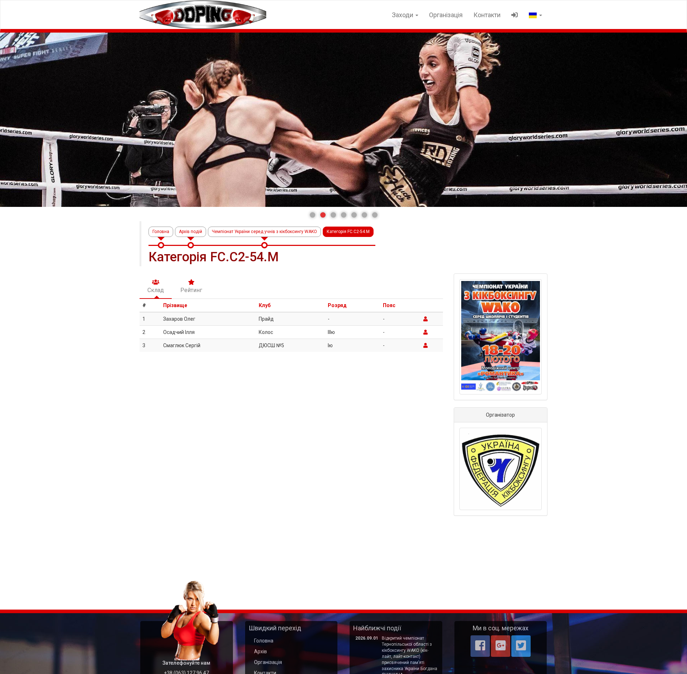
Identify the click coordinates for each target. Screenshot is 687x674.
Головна (160, 231)
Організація (446, 15)
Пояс (389, 305)
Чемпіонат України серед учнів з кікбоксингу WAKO (264, 231)
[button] (312, 214)
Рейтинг (191, 290)
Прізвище (175, 305)
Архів (260, 651)
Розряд (337, 305)
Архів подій (190, 231)
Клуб (265, 305)
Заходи (403, 15)
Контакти (487, 15)
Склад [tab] (155, 290)
